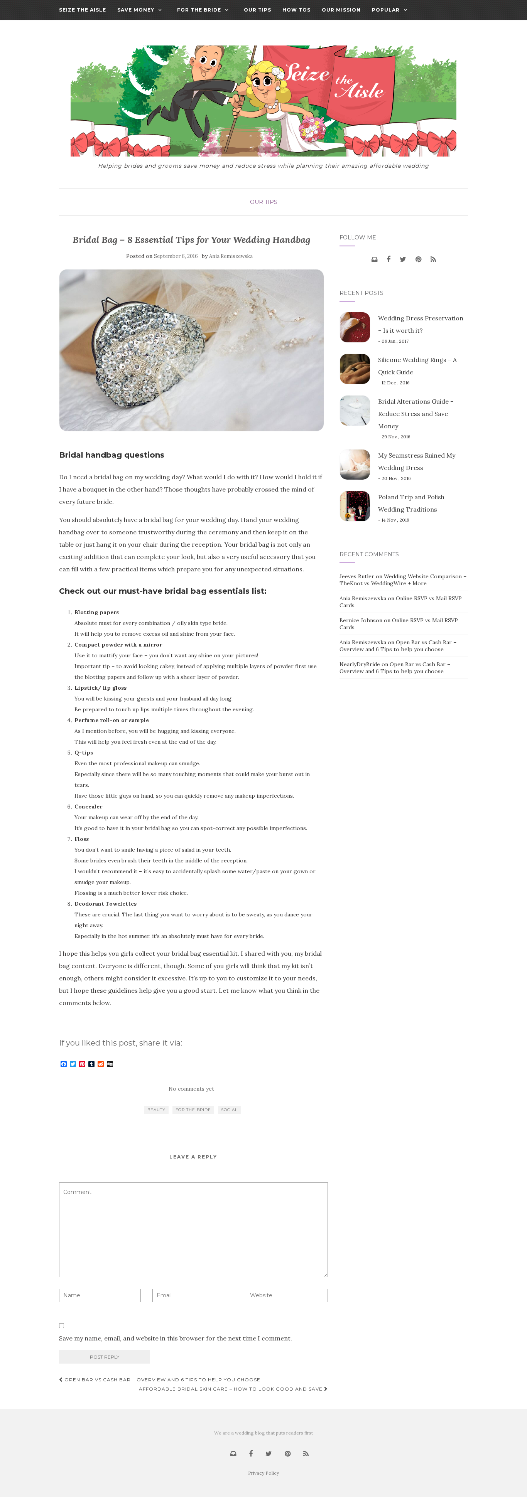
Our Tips (257, 10)
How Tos (296, 10)
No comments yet (191, 1088)
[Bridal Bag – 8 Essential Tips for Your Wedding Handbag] (191, 350)
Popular (386, 10)
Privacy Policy (263, 1473)
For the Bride (199, 10)
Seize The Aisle (82, 10)
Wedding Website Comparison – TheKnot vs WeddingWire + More (403, 580)
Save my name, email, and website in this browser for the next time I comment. (175, 1338)
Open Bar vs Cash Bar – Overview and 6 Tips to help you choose (161, 1379)
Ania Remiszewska (231, 256)
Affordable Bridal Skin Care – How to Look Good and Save (231, 1389)
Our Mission (341, 10)
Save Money (135, 10)
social (229, 1109)
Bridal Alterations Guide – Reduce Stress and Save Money (416, 413)
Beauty (156, 1109)
